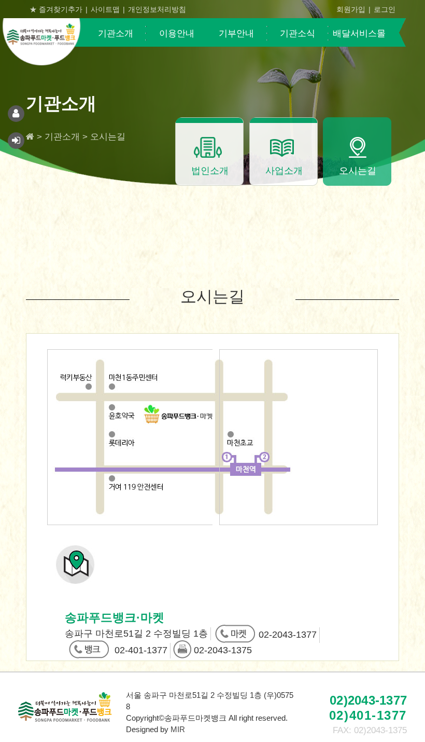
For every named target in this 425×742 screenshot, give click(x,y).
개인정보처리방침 (157, 9)
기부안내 (236, 33)
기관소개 (115, 33)
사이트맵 (105, 9)
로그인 (384, 9)
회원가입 (350, 9)
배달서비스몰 (359, 33)
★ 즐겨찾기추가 (56, 9)
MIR (178, 729)
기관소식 (297, 33)
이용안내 (176, 33)
